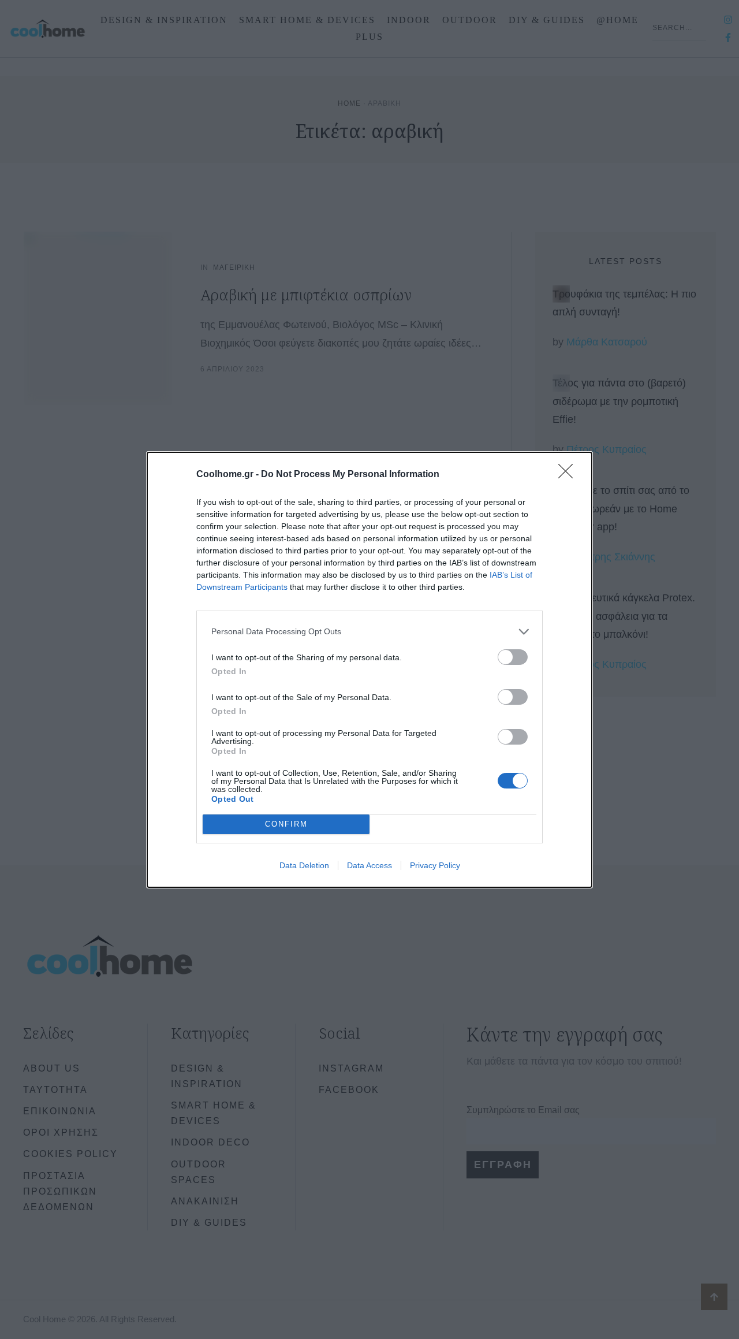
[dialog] (369, 669)
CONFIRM (286, 824)
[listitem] (369, 632)
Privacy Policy (435, 865)
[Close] (569, 475)
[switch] (513, 657)
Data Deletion (304, 865)
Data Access (369, 865)
